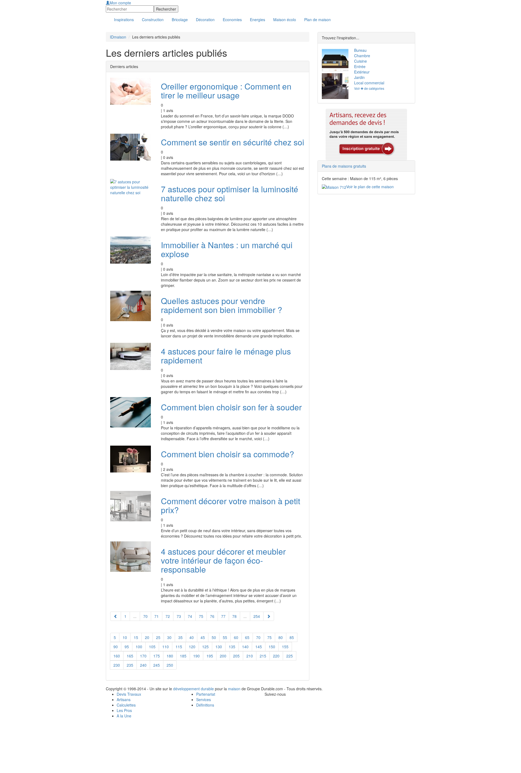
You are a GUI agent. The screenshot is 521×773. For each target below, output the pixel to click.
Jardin (359, 77)
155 (285, 646)
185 (183, 656)
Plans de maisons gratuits (344, 166)
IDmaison (118, 37)
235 (130, 665)
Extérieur (362, 72)
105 (152, 646)
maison (234, 688)
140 (245, 646)
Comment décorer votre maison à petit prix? (230, 505)
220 (276, 656)
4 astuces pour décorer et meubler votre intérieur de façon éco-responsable (223, 560)
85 (292, 637)
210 (249, 656)
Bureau (360, 50)
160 (116, 656)
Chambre (362, 55)
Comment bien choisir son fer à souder (231, 407)
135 (232, 646)
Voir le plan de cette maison (370, 186)
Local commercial (369, 82)
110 (165, 646)
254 (256, 616)
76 (212, 616)
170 (143, 656)
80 (280, 637)
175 (156, 656)
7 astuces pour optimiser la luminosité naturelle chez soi (229, 193)
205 (236, 656)
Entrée (360, 66)
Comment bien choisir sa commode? (227, 454)
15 (136, 637)
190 (196, 656)
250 (170, 665)
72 (168, 616)
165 (130, 656)
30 (169, 637)
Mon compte (120, 2)
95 (127, 646)
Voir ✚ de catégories (369, 88)
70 (145, 616)
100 (139, 646)
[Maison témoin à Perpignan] (334, 86)
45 (203, 637)
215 (263, 656)
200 (223, 656)
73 (179, 616)
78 (234, 616)
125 (205, 646)
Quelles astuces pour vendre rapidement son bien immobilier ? (221, 305)
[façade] (334, 60)
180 (170, 656)
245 (156, 665)
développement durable (193, 688)
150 (272, 646)
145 (258, 646)
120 (192, 646)
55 (225, 637)
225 (289, 656)
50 (214, 637)
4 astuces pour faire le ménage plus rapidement (226, 355)
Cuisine (360, 61)
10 (125, 637)
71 (156, 616)
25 (158, 637)
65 (247, 637)
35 (180, 637)
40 (191, 637)
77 (223, 616)
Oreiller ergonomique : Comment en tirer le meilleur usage (226, 90)
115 (179, 646)
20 (147, 637)
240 (143, 665)
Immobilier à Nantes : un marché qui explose (227, 249)
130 (218, 646)
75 (201, 616)
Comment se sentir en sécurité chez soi (232, 142)
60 (236, 637)
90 (115, 646)
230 (116, 665)
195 (210, 656)
